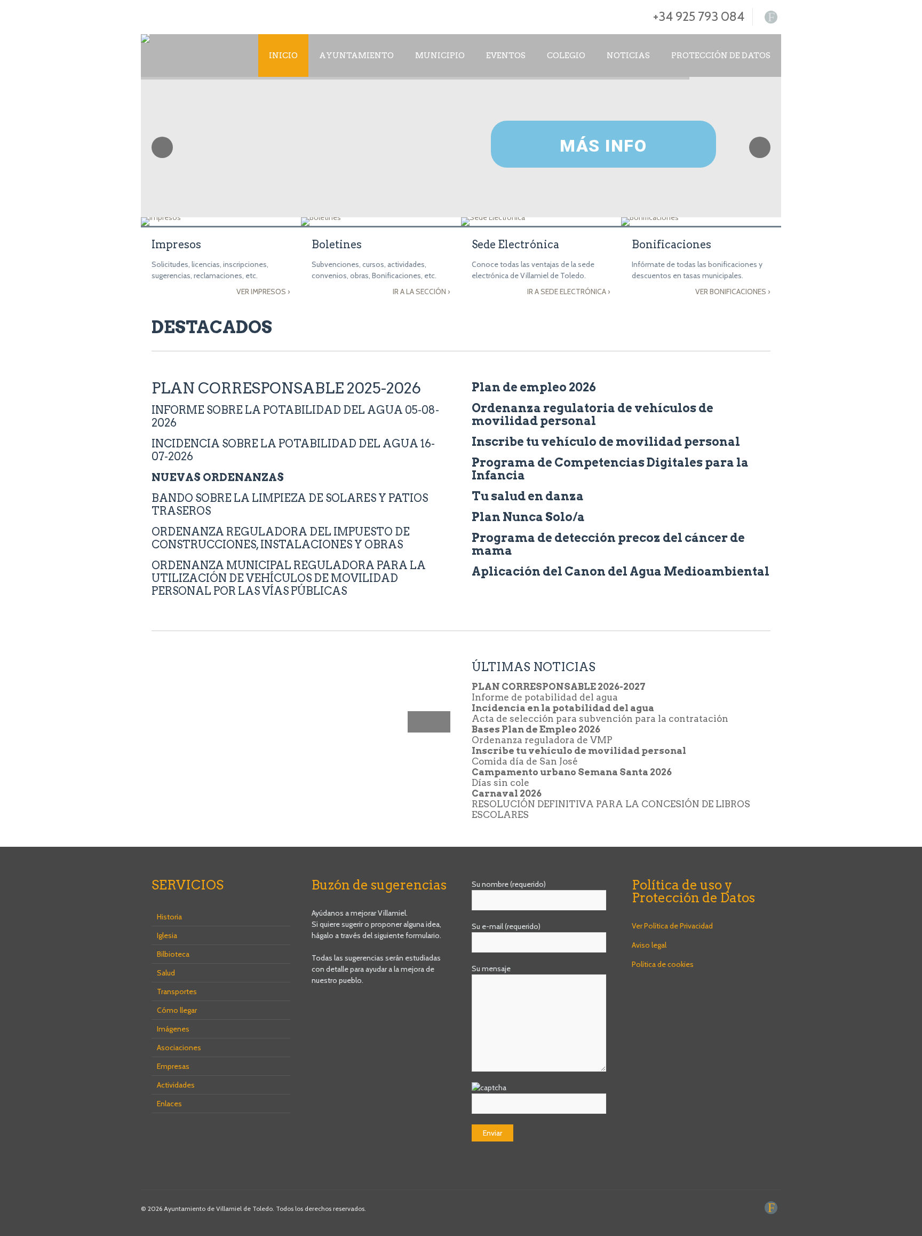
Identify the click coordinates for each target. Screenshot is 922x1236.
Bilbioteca (173, 954)
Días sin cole (500, 782)
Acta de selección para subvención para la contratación (600, 718)
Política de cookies (663, 964)
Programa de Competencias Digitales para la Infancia (610, 468)
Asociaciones (179, 1047)
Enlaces (169, 1103)
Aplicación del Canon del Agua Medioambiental (620, 571)
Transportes (177, 991)
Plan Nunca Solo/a (528, 517)
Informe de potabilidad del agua (545, 697)
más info (603, 146)
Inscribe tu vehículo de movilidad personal (606, 441)
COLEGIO (566, 55)
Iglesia (167, 935)
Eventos (506, 55)
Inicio (283, 55)
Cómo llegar (177, 1010)
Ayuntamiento (356, 55)
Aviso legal (649, 945)
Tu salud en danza (528, 496)
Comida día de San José (525, 761)
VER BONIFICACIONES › (732, 291)
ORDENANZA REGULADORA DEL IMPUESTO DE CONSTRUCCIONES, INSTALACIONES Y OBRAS (281, 538)
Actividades (176, 1085)
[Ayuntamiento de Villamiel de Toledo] (145, 38)
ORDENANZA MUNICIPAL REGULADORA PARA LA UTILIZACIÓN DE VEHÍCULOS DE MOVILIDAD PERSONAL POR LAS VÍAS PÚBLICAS (289, 578)
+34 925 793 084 (698, 16)
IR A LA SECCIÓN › (421, 291)
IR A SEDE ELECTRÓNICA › (568, 291)
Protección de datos (720, 55)
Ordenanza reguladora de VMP (542, 740)
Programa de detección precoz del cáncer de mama (608, 544)
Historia (169, 917)
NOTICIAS (628, 55)
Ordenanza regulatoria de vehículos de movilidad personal (592, 414)
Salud (166, 973)
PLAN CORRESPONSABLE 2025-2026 (286, 388)
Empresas (173, 1066)
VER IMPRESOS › (263, 291)
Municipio (440, 55)
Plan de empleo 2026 (534, 387)
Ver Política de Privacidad (672, 926)
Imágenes (173, 1029)
